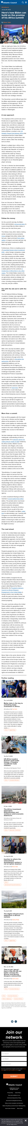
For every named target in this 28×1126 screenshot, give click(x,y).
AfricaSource (5, 7)
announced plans (19, 224)
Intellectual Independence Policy (14, 1098)
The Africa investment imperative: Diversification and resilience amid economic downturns (14, 812)
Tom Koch (14, 709)
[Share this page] (16, 1021)
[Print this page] (12, 1021)
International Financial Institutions (13, 884)
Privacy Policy (10, 1092)
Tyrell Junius (15, 978)
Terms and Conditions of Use (12, 1070)
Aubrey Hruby (15, 919)
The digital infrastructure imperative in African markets (14, 915)
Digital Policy (12, 730)
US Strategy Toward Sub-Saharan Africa (12, 132)
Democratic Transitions (14, 830)
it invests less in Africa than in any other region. (13, 271)
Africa (6, 730)
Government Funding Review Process (14, 1100)
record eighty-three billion (16, 499)
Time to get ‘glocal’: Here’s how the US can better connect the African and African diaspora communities (13, 972)
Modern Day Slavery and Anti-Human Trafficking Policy (14, 1105)
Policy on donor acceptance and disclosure (14, 1103)
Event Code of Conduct (10, 1108)
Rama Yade (7, 22)
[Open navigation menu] (26, 2)
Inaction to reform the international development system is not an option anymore (13, 861)
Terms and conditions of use (14, 1095)
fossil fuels (15, 388)
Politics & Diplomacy (6, 998)
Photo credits (20, 1108)
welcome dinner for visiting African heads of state (13, 441)
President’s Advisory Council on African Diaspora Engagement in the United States (12, 590)
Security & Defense (18, 998)
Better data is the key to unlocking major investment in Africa (13, 704)
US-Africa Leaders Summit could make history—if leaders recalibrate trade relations (11, 762)
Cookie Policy (18, 1092)
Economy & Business (14, 780)
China (3, 236)
